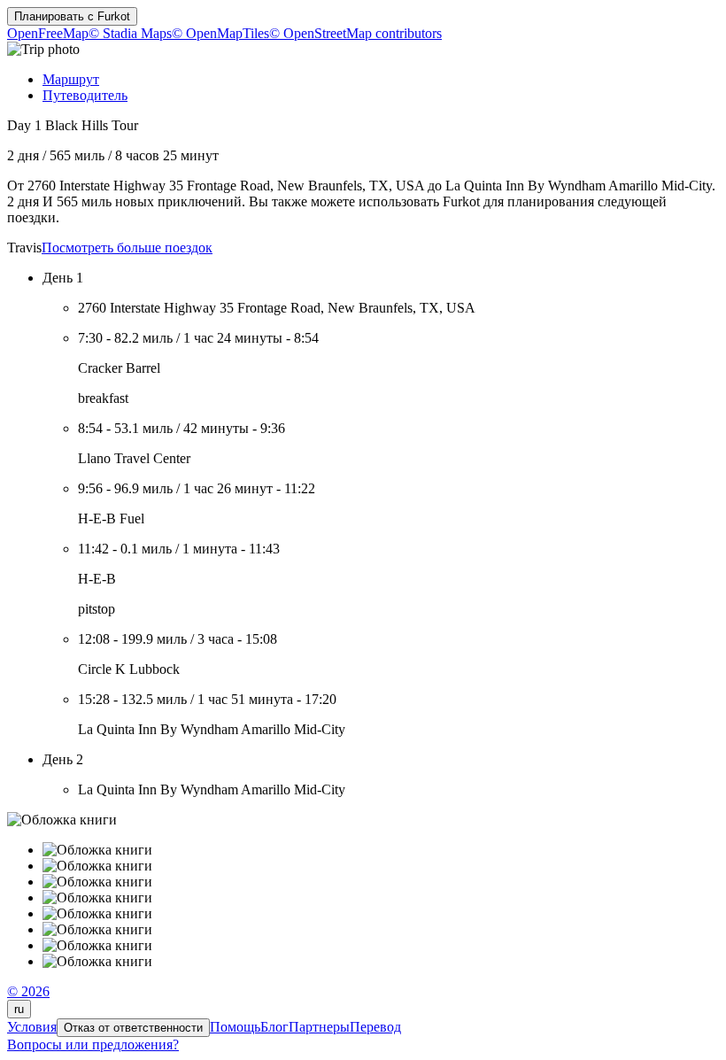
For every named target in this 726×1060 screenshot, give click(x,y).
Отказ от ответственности (133, 1027)
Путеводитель (84, 95)
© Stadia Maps (130, 33)
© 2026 (28, 991)
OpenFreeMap (48, 33)
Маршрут (70, 79)
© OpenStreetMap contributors (355, 33)
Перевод (375, 1026)
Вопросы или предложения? (93, 1044)
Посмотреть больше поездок (127, 247)
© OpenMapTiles (220, 33)
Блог (274, 1026)
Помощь (235, 1026)
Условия (32, 1026)
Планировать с (72, 16)
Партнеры (319, 1026)
